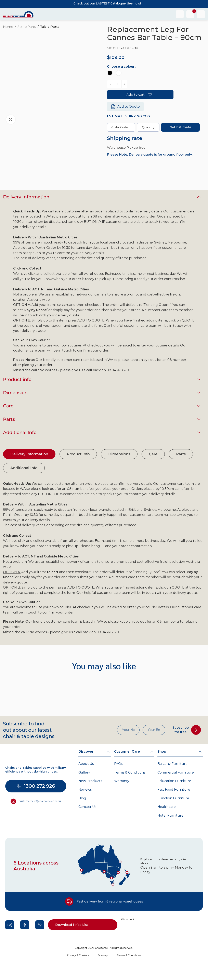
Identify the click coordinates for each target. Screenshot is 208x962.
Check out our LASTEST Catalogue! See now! (107, 3)
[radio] (110, 73)
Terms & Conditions (129, 772)
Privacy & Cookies (78, 955)
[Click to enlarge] (10, 119)
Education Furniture (174, 781)
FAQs (118, 764)
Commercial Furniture (175, 772)
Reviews (85, 789)
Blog (82, 798)
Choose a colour (120, 66)
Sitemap (103, 955)
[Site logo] (18, 14)
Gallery (84, 772)
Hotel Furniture (170, 815)
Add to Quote (128, 106)
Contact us (87, 807)
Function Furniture (173, 798)
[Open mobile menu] (201, 14)
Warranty (121, 781)
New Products (90, 781)
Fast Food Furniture (173, 789)
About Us (86, 764)
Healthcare (166, 807)
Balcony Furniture (172, 764)
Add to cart (136, 94)
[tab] (29, 454)
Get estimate (180, 127)
